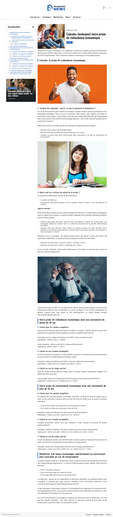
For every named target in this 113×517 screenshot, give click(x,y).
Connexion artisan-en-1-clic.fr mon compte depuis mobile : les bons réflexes (20, 93)
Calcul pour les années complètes (22, 51)
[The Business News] (56, 7)
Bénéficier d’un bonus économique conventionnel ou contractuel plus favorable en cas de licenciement (21, 72)
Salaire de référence (20, 44)
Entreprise (12, 88)
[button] (33, 27)
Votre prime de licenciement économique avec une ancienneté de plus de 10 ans (21, 60)
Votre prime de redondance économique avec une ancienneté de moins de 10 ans (21, 47)
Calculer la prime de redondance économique (20, 33)
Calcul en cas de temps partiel (21, 56)
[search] (105, 7)
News (69, 42)
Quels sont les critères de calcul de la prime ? (23, 40)
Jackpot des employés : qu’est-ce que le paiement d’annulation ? (22, 37)
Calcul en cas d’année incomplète (22, 54)
